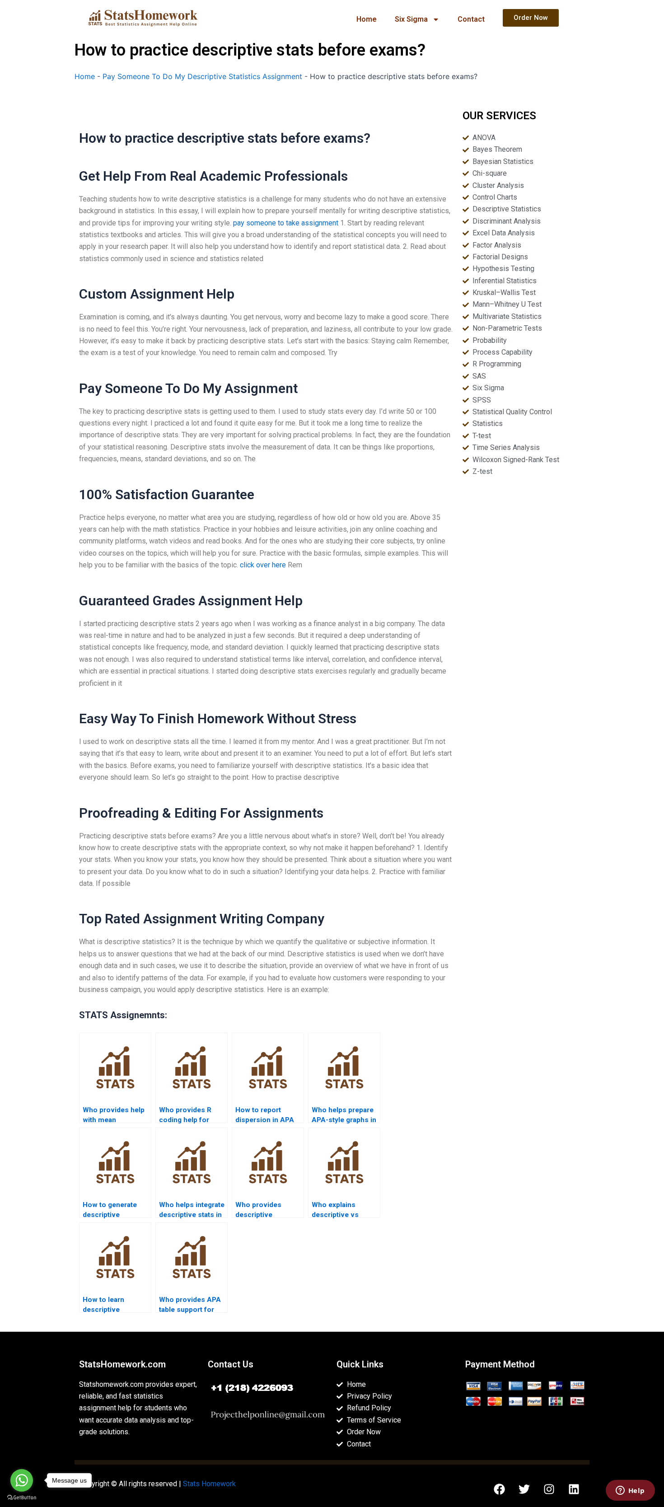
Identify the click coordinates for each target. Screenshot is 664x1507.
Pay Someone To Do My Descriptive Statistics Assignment (202, 76)
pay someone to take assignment (285, 223)
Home (366, 19)
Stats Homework (209, 1483)
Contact (471, 19)
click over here (263, 565)
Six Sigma (411, 19)
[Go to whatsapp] (21, 1480)
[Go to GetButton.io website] (21, 1498)
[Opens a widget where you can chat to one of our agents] (630, 1491)
